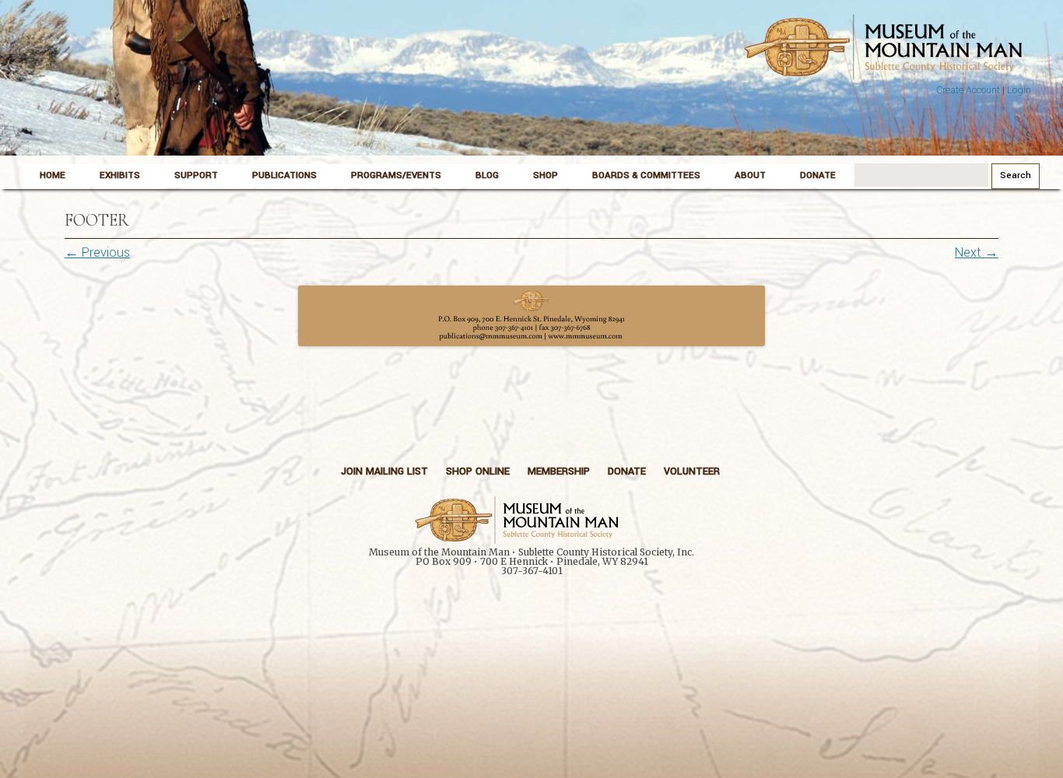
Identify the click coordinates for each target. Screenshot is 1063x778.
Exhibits (120, 175)
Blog (487, 175)
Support (196, 175)
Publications (284, 175)
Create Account (968, 90)
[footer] (531, 316)
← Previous (97, 252)
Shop (545, 175)
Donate (818, 175)
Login (1019, 90)
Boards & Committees (646, 175)
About (750, 175)
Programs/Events (396, 175)
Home (52, 175)
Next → (976, 252)
